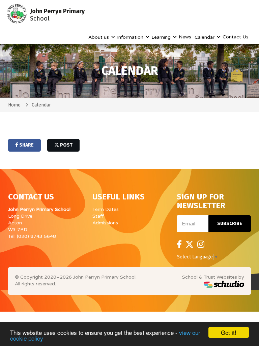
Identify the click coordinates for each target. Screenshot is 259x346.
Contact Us (236, 37)
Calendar (205, 37)
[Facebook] (179, 244)
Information (131, 37)
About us (99, 37)
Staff (98, 216)
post (66, 145)
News (185, 37)
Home (14, 105)
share (26, 145)
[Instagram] (200, 244)
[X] (189, 244)
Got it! (228, 332)
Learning (161, 37)
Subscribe (229, 223)
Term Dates (105, 209)
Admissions (105, 223)
